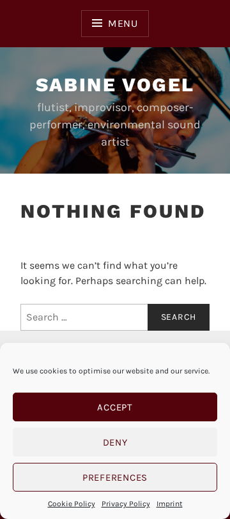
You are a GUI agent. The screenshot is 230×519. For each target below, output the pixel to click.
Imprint (170, 503)
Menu (123, 23)
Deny (115, 442)
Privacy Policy (126, 503)
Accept (115, 407)
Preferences (115, 477)
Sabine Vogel (115, 84)
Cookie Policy (71, 503)
